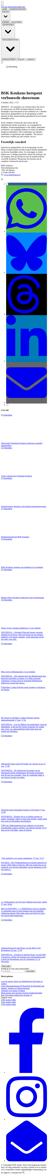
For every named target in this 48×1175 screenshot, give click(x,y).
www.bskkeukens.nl (12, 175)
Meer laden (6, 966)
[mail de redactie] (26, 1161)
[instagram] (26, 1119)
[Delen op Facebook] (7, 184)
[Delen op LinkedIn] (26, 361)
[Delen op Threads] (26, 314)
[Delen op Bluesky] (26, 273)
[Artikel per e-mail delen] (26, 402)
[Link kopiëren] (7, 405)
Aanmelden (30, 971)
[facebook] (26, 1072)
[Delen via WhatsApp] (26, 231)
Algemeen (23, 102)
